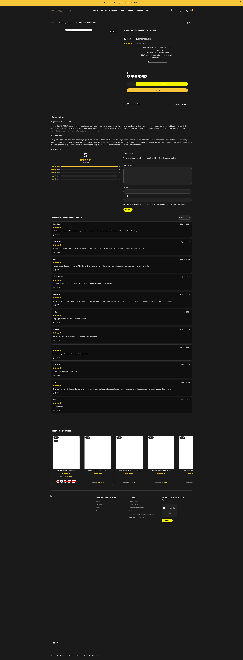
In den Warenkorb (161, 84)
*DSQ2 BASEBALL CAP (161, 471)
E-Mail (126, 196)
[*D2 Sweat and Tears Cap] (98, 452)
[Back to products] (187, 23)
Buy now (157, 90)
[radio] (128, 76)
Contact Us (132, 511)
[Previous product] (185, 23)
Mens (98, 508)
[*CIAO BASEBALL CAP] (192, 452)
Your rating (128, 162)
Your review (128, 165)
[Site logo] (62, 11)
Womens (99, 511)
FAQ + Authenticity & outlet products (141, 514)
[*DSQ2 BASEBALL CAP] (161, 452)
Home (54, 23)
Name (126, 188)
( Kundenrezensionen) (142, 43)
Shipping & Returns (135, 504)
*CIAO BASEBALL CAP (192, 471)
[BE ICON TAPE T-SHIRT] (66, 452)
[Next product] (189, 23)
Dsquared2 (71, 23)
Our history (100, 504)
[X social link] (182, 104)
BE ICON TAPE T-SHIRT (66, 471)
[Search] (183, 11)
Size (128, 73)
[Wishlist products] (187, 11)
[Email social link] (185, 104)
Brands (62, 23)
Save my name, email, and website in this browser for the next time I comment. (155, 205)
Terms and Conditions (136, 508)
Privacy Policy (133, 501)
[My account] (180, 11)
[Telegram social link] (187, 104)
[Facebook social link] (180, 104)
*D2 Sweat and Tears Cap (98, 471)
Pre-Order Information (136, 517)
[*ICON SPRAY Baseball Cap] (129, 452)
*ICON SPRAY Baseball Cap (129, 471)
